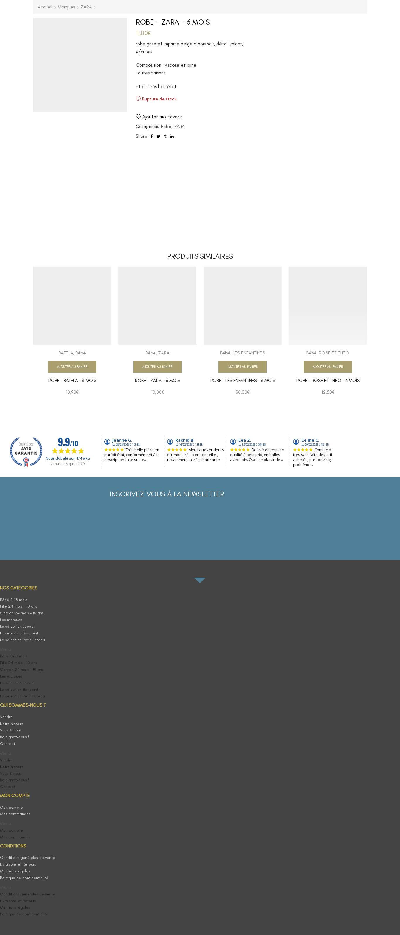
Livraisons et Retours (18, 864)
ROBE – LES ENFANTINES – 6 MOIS (242, 380)
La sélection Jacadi (17, 626)
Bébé (166, 126)
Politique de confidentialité (24, 877)
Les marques (11, 619)
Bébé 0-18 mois (13, 599)
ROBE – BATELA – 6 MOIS (72, 380)
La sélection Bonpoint (19, 633)
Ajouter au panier (72, 367)
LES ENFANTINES (249, 353)
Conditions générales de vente (27, 857)
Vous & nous (11, 730)
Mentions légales (15, 871)
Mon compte (11, 807)
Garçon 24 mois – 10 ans (22, 612)
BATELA (66, 353)
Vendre (6, 716)
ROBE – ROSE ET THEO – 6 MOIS (328, 380)
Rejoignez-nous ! (14, 736)
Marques (66, 7)
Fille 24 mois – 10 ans (18, 606)
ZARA (86, 7)
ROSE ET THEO (334, 353)
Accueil (45, 7)
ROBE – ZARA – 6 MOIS (157, 380)
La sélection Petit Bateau (22, 639)
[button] (33, 649)
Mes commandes (15, 813)
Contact (7, 743)
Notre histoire (12, 723)
